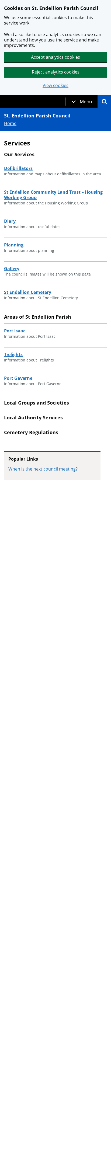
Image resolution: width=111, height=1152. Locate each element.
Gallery (11, 269)
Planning (13, 245)
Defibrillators (18, 168)
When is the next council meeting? (43, 469)
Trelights (13, 354)
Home (10, 123)
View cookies (55, 85)
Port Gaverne (18, 378)
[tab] (81, 101)
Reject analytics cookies (55, 72)
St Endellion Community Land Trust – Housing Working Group (53, 194)
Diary (10, 221)
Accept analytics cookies (55, 57)
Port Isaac (14, 331)
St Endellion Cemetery (27, 292)
